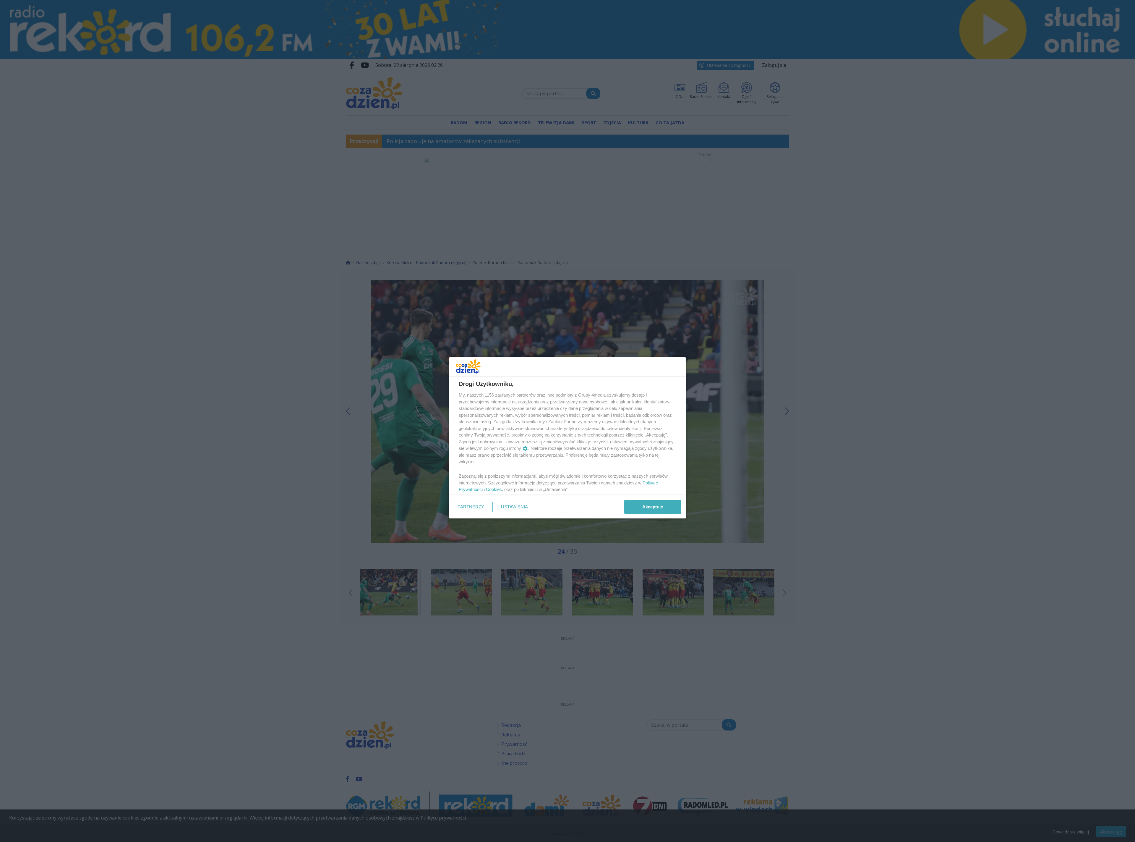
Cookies (494, 489)
